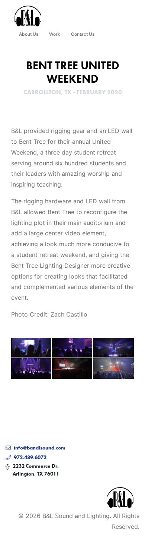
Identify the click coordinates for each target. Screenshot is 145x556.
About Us (28, 34)
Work (54, 34)
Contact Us (82, 34)
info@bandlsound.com (39, 447)
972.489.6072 (30, 457)
